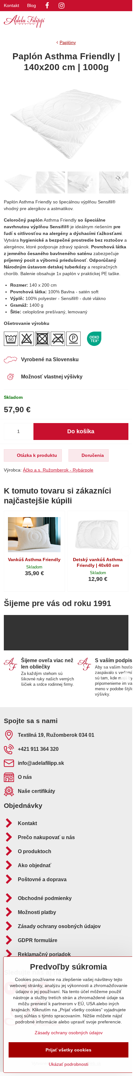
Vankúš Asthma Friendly (34, 559)
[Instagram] (61, 5)
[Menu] (124, 21)
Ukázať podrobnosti (68, 1064)
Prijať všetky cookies (68, 1049)
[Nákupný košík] (109, 21)
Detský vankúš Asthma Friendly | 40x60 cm (98, 562)
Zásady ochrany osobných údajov (69, 1032)
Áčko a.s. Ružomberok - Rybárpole (58, 469)
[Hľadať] (94, 21)
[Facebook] (47, 5)
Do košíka (80, 431)
